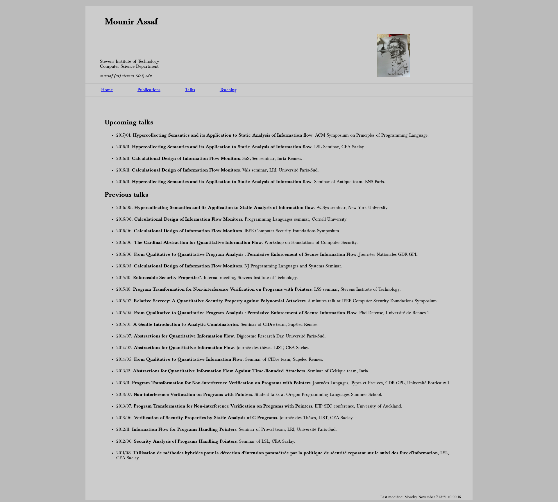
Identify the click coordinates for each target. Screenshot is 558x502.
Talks (190, 89)
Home (107, 89)
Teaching (228, 89)
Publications (148, 89)
